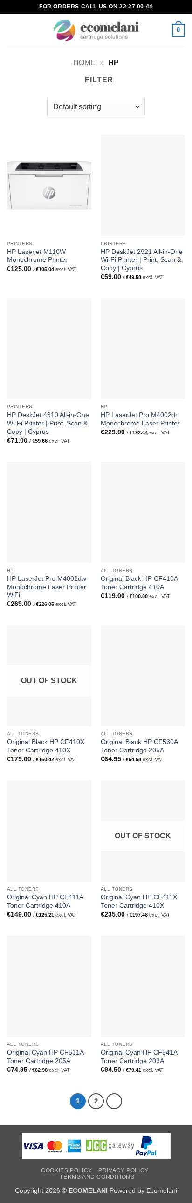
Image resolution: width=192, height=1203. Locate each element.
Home (84, 62)
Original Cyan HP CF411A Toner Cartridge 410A (45, 901)
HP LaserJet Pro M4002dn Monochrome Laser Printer (140, 419)
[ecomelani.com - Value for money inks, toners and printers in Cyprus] (96, 30)
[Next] (114, 1101)
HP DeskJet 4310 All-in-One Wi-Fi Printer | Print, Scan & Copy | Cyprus (48, 423)
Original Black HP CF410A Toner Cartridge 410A (139, 583)
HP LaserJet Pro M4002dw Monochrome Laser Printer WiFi (46, 586)
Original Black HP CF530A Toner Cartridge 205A (139, 746)
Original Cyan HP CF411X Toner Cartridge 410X (139, 901)
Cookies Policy (66, 1170)
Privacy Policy (123, 1170)
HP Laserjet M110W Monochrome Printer (37, 256)
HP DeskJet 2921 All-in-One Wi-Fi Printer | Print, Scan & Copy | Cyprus (142, 260)
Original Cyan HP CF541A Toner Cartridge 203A (139, 1056)
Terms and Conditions (97, 1177)
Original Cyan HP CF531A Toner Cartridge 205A (45, 1056)
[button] (12, 30)
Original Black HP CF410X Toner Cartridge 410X (45, 746)
